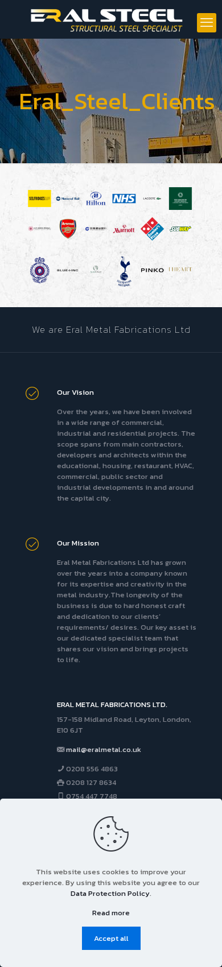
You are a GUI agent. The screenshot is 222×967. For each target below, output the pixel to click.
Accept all (111, 938)
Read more (111, 912)
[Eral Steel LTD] (111, 19)
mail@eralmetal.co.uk (103, 749)
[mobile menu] (206, 22)
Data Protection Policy (110, 893)
